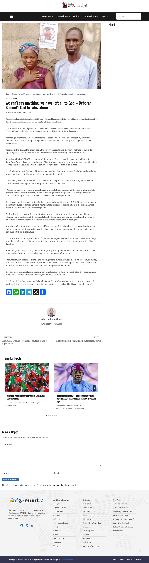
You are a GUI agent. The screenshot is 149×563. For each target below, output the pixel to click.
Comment (8, 444)
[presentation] (27, 377)
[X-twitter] (26, 525)
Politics (77, 16)
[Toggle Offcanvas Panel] (11, 16)
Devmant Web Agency (66, 559)
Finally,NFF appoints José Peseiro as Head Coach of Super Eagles (24, 340)
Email (56, 473)
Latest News (47, 16)
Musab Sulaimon (15, 403)
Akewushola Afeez (14, 112)
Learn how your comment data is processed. (56, 485)
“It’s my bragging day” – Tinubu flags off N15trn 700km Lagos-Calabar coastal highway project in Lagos (76, 398)
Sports (105, 16)
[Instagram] (32, 525)
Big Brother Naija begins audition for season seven (78, 339)
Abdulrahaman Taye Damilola (68, 406)
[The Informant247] (74, 5)
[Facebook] (21, 525)
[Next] (94, 388)
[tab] (46, 415)
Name (6, 473)
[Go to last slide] (8, 388)
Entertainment (91, 16)
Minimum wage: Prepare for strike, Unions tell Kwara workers (25, 397)
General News (63, 16)
